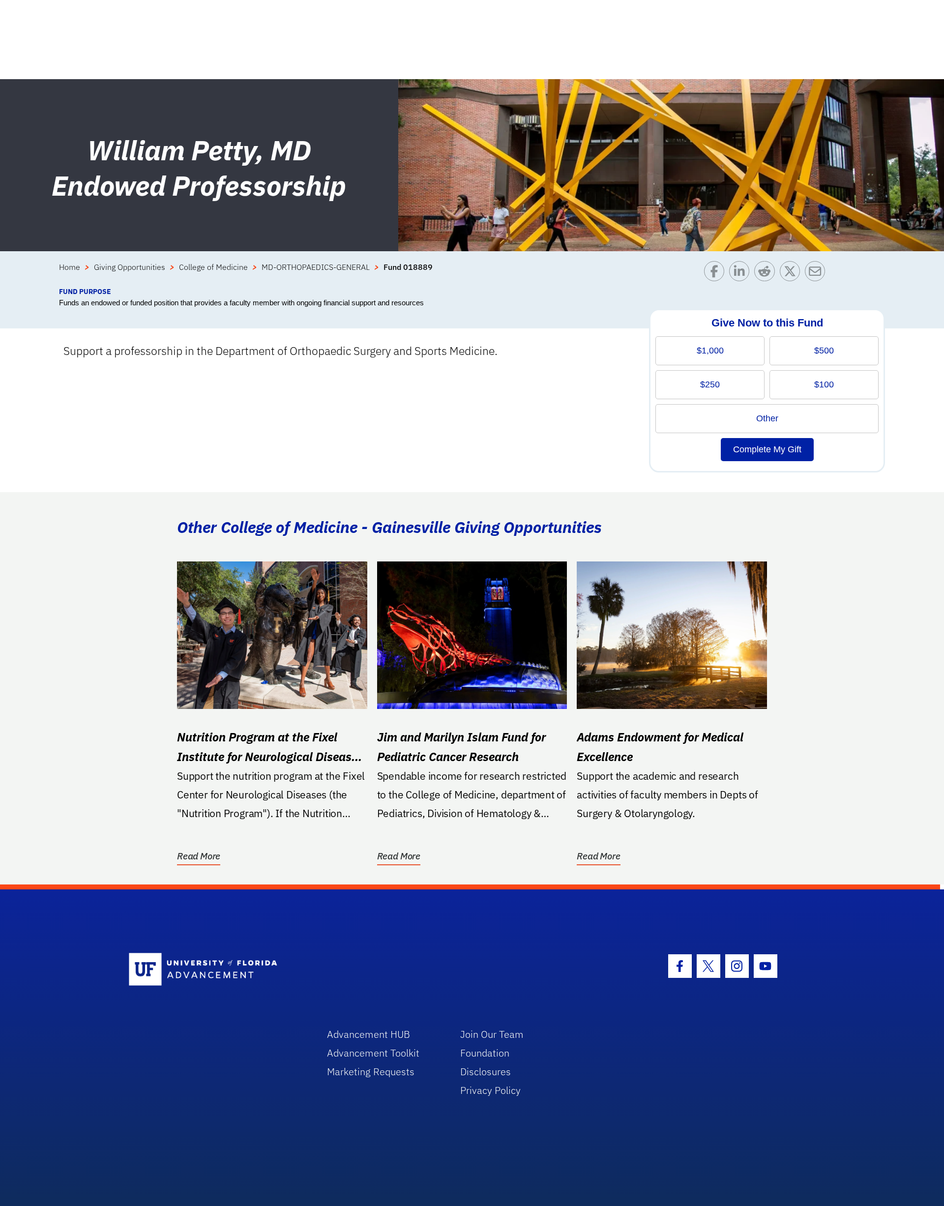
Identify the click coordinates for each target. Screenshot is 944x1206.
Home (69, 267)
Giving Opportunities (129, 267)
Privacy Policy (490, 1090)
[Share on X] (792, 273)
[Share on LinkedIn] (741, 273)
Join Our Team (492, 1034)
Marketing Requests (370, 1071)
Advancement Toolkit (373, 1052)
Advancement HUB (368, 1034)
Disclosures (485, 1071)
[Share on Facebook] (716, 273)
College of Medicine (213, 267)
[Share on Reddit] (766, 273)
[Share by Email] (817, 273)
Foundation (484, 1052)
